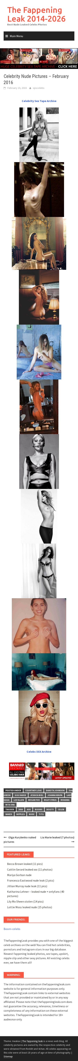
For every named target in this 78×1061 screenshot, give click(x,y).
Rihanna (65, 800)
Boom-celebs (12, 929)
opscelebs (38, 88)
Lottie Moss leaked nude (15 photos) (29, 907)
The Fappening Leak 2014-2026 (36, 14)
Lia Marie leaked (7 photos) (57, 837)
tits (41, 814)
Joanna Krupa (55, 795)
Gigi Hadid (20, 795)
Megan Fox (34, 800)
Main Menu (16, 36)
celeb (61, 809)
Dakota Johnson (55, 790)
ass (29, 809)
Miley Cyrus (50, 800)
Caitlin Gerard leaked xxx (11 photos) (29, 869)
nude (31, 814)
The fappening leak (32, 1041)
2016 (20, 809)
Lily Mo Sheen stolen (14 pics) (25, 901)
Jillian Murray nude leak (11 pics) (27, 886)
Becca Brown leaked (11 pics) (25, 864)
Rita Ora (10, 804)
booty (50, 809)
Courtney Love (33, 790)
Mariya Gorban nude (19, 875)
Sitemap (8, 1056)
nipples (20, 814)
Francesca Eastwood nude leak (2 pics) (30, 880)
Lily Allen (19, 800)
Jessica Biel (36, 795)
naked (8, 814)
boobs (38, 809)
